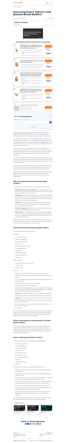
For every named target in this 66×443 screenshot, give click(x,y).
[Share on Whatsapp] (34, 424)
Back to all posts (17, 6)
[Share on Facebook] (26, 424)
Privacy (35, 440)
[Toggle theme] (51, 116)
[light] (52, 3)
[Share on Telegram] (32, 424)
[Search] (49, 3)
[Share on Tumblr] (38, 424)
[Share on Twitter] (28, 424)
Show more (17, 24)
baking (42, 142)
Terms (31, 440)
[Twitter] (52, 440)
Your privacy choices (41, 440)
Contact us (49, 440)
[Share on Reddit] (36, 424)
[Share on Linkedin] (30, 424)
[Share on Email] (40, 424)
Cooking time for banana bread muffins (22, 132)
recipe (14, 173)
